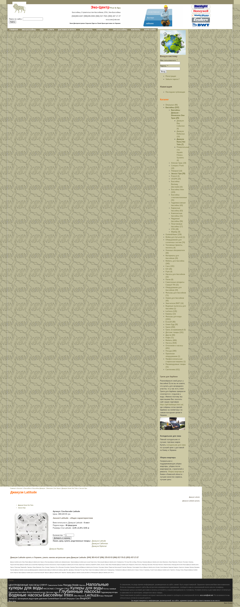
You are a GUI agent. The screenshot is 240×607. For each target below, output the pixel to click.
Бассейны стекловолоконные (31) (179, 197)
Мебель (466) (171, 340)
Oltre (76, 596)
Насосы (82, 585)
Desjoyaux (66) (172, 105)
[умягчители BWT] (201, 27)
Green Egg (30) (172, 324)
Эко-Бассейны (29, 30)
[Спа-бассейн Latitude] (31, 546)
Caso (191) (170, 266)
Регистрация (171, 76)
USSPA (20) (176, 179)
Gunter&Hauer (53, 599)
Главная (13, 30)
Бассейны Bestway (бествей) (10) (176, 184)
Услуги (51, 30)
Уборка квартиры (175, 472)
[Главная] (17, 8)
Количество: (58, 535)
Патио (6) (169, 279)
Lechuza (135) (171, 311)
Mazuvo (81, 596)
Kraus (101, 596)
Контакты (135, 30)
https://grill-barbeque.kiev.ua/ (171, 405)
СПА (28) (174, 229)
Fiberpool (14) (176, 171)
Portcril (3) (175, 176)
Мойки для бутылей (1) (175, 237)
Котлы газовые (109, 589)
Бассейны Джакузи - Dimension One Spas (46, 488)
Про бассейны (120, 30)
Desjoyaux (70, 599)
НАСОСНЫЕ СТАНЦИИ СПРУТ (56, 589)
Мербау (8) (175, 232)
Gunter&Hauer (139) (174, 234)
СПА (42, 30)
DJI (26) (169, 269)
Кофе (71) (170, 338)
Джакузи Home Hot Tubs (70, 488)
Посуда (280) (171, 351)
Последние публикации (175, 92)
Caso (77, 599)
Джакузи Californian (100, 543)
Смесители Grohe (55, 585)
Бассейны (27, 488)
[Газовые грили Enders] (201, 22)
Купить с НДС (103, 30)
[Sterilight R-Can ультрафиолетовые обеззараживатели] (201, 8)
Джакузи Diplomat (99, 546)
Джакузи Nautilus (56, 549)
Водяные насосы (25, 595)
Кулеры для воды (86, 588)
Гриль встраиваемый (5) (176, 330)
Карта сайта (150, 30)
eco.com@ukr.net (206, 595)
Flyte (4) (169, 272)
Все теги (12, 601)
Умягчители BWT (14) (174, 303)
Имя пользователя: (169, 60)
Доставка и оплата (67, 30)
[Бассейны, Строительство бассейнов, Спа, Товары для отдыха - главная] (152, 26)
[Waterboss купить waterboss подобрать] (201, 17)
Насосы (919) (171, 343)
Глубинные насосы (79, 591)
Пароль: (164, 66)
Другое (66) (170, 335)
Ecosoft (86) (170, 322)
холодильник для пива (176, 445)
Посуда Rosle (71, 584)
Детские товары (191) (174, 332)
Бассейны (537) (172, 107)
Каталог (164, 99)
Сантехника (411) (173, 369)
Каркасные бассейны (17, 592)
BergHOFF (85, 598)
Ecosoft (63, 599)
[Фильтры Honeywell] (201, 13)
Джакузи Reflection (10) (181, 134)
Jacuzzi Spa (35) (178, 173)
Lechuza (91, 595)
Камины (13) (171, 314)
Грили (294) (170, 327)
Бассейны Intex (58, 595)
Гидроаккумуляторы (109, 592)
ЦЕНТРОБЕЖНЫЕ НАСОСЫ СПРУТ (28, 585)
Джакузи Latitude (99, 541)
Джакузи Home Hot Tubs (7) (181, 141)
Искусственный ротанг (36, 592)
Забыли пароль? (172, 79)
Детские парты (52, 592)
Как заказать (86, 30)
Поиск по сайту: (16, 19)
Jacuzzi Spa (83, 488)
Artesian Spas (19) (178, 163)
